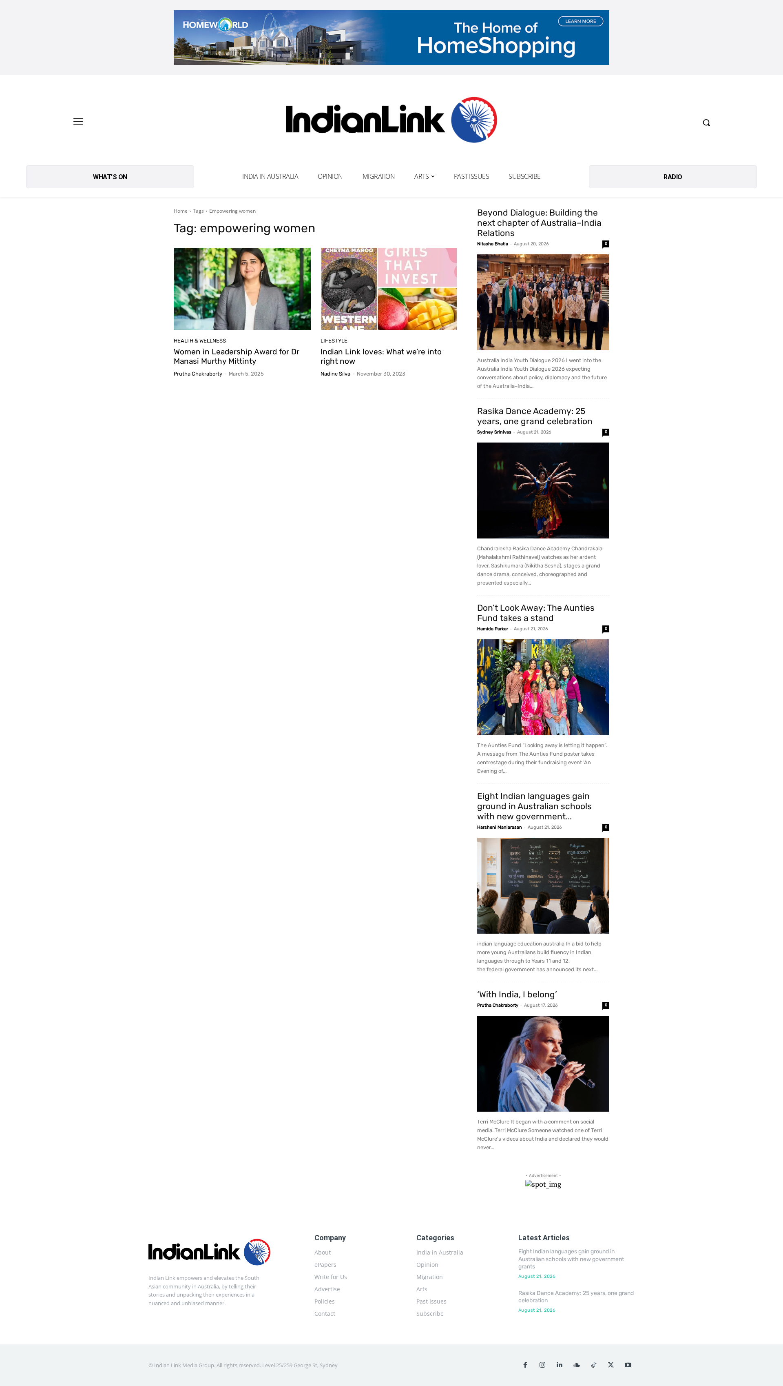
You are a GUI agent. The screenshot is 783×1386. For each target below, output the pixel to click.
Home (181, 210)
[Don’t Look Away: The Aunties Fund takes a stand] (543, 687)
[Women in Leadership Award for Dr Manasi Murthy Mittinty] (242, 289)
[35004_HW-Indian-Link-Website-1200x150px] (391, 37)
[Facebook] (525, 1365)
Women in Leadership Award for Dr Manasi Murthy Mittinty (236, 356)
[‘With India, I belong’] (543, 1064)
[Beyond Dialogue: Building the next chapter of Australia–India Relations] (543, 302)
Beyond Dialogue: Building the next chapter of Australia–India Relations (539, 222)
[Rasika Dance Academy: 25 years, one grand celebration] (543, 490)
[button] (706, 122)
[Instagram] (542, 1365)
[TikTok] (593, 1365)
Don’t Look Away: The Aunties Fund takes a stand (536, 613)
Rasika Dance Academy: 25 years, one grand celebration (535, 416)
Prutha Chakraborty (198, 374)
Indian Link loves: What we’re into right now (381, 356)
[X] (610, 1365)
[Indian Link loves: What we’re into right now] (389, 289)
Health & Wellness (200, 340)
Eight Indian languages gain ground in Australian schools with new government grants (571, 1259)
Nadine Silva (335, 374)
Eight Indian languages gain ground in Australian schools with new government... (534, 806)
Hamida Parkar (492, 629)
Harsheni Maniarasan (499, 827)
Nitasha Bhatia (492, 244)
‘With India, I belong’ (517, 994)
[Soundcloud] (576, 1365)
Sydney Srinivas (494, 432)
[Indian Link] (391, 122)
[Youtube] (628, 1365)
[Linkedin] (559, 1365)
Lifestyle (334, 340)
